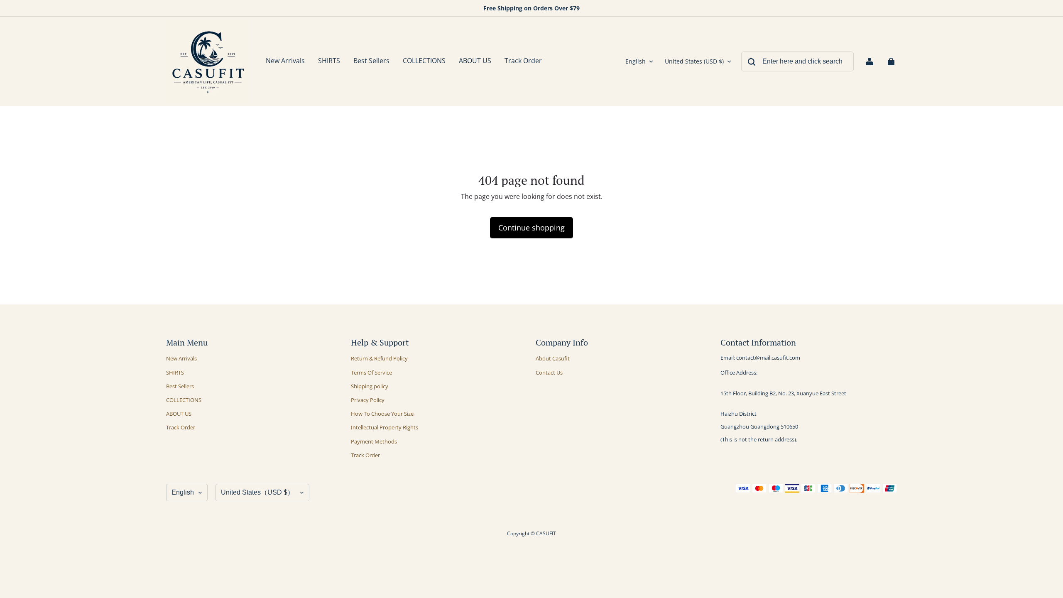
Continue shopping (531, 228)
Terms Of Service (371, 372)
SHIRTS (175, 372)
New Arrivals (181, 358)
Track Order (180, 427)
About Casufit (553, 358)
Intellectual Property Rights (384, 427)
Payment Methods (374, 441)
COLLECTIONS (183, 400)
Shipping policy (369, 386)
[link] (329, 61)
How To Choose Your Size (382, 413)
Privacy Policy (368, 400)
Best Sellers (180, 386)
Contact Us (549, 372)
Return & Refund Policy (379, 358)
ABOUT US (178, 413)
